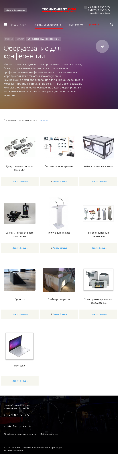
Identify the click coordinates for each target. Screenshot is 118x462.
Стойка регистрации (59, 299)
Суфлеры (20, 299)
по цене (44, 120)
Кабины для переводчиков (98, 166)
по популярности (26, 120)
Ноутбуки (19, 365)
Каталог (20, 38)
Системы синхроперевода (59, 166)
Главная (9, 38)
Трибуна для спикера (58, 232)
